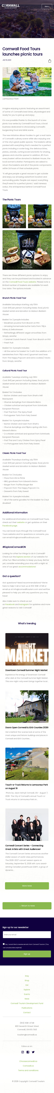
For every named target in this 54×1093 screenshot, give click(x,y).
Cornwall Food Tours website (22, 281)
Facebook (10, 604)
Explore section (23, 556)
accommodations (26, 566)
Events (27, 994)
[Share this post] (49, 60)
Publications (27, 1008)
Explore (27, 989)
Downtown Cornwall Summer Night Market (26, 670)
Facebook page (10, 525)
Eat (27, 985)
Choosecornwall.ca (28, 1061)
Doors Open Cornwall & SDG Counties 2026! (26, 727)
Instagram (24, 604)
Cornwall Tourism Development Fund (27, 1003)
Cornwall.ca (28, 1065)
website (21, 522)
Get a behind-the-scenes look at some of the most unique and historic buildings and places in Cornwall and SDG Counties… (26, 735)
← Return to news (27, 905)
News (27, 999)
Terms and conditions (28, 1070)
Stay (27, 976)
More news (27, 886)
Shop (27, 980)
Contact (27, 1012)
